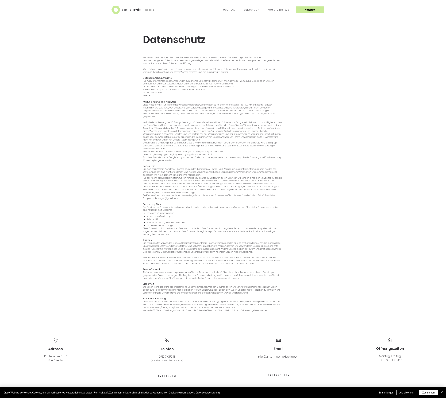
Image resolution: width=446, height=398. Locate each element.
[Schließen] (442, 392)
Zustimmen (428, 392)
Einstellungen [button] (386, 392)
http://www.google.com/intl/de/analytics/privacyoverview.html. (180, 154)
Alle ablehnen (406, 392)
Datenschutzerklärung (207, 392)
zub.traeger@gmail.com (165, 198)
